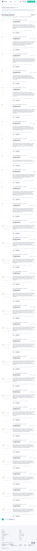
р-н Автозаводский (25, 47)
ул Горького (30, 282)
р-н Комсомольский (25, 180)
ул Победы (29, 149)
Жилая (11, 1)
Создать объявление (31, 1)
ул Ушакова (29, 417)
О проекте (3, 542)
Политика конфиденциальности (13, 545)
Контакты (7, 542)
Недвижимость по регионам (31, 545)
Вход (23, 1)
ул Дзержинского (31, 163)
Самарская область (16, 30)
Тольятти (16, 7)
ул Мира (29, 115)
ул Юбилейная (31, 47)
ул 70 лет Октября (31, 231)
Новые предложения (15, 16)
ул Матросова (31, 180)
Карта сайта (25, 545)
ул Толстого (30, 197)
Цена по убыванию (22, 16)
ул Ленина (29, 30)
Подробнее (17, 32)
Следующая (11, 519)
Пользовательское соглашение (5, 545)
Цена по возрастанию (28, 16)
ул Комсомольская (31, 299)
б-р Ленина (30, 265)
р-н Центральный (25, 30)
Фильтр (32, 14)
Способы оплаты (20, 545)
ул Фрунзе (30, 132)
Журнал (11, 542)
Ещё (14, 1)
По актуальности (8, 16)
